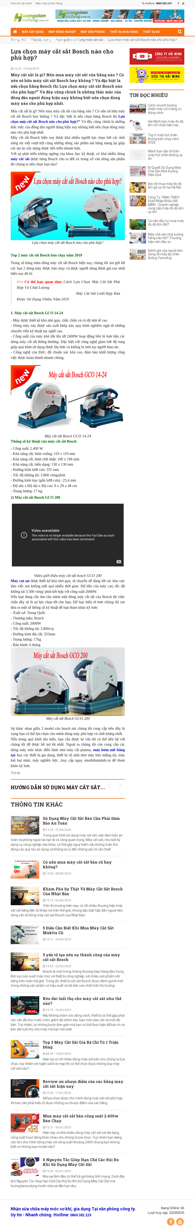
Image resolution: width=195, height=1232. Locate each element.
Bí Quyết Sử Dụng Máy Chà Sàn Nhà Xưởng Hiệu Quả (164, 171)
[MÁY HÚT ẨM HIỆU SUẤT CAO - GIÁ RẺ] (119, 16)
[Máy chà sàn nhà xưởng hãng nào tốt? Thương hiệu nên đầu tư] (138, 238)
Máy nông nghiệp (62, 32)
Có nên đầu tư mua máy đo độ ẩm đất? (166, 222)
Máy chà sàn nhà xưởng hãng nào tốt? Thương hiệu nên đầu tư (165, 238)
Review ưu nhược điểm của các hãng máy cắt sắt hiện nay (83, 1084)
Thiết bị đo (151, 32)
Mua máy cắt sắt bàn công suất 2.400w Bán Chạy (80, 1118)
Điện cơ (74, 40)
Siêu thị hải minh (21, 3)
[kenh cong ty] (157, 56)
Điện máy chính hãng (49, 3)
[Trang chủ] (15, 32)
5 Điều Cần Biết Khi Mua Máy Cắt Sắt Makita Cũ (78, 930)
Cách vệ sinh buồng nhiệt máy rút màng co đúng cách (164, 109)
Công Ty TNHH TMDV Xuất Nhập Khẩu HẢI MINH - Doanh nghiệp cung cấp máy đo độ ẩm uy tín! (166, 205)
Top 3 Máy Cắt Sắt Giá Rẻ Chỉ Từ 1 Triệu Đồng (80, 1044)
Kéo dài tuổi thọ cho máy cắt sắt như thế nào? (82, 1001)
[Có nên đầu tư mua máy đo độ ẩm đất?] (138, 224)
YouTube (180, 1222)
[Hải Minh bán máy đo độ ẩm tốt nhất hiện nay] (138, 125)
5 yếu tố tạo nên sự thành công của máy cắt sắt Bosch (81, 957)
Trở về (15, 773)
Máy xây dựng (33, 32)
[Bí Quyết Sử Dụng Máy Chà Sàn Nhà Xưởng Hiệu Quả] (138, 171)
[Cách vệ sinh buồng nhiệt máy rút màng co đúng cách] (138, 109)
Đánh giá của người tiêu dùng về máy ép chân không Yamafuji (165, 254)
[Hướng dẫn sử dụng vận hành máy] (31, 17)
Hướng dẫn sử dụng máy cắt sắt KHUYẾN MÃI (73, 787)
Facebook (171, 1222)
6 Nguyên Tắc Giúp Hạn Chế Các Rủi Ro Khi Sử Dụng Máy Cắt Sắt (81, 1162)
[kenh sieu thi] (157, 75)
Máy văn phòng (93, 32)
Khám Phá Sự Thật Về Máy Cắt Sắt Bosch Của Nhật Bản (83, 891)
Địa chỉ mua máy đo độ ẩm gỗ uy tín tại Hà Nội (165, 185)
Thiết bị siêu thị (51, 40)
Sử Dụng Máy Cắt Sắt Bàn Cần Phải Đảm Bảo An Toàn (81, 821)
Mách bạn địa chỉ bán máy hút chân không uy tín (165, 155)
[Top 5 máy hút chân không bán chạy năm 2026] (138, 138)
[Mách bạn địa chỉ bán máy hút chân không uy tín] (138, 155)
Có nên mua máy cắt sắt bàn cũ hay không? (77, 864)
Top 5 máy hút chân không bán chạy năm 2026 (163, 138)
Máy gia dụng (23, 40)
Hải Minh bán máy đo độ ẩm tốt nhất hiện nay (166, 123)
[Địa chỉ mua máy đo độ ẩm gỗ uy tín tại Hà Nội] (138, 187)
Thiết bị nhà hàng (124, 32)
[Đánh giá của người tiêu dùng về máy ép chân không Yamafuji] (138, 254)
